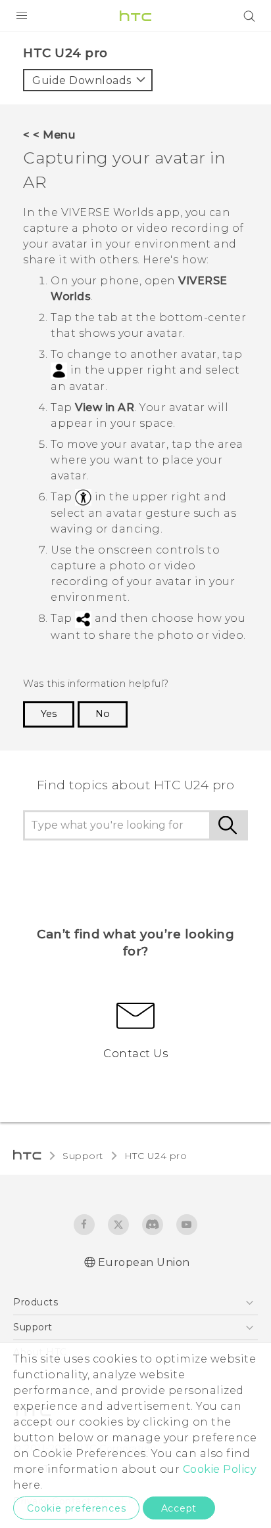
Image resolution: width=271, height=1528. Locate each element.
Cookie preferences (76, 1508)
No (102, 714)
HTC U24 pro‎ (155, 1156)
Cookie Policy (220, 1469)
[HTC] (135, 16)
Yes (49, 714)
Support (82, 1156)
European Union (144, 1262)
